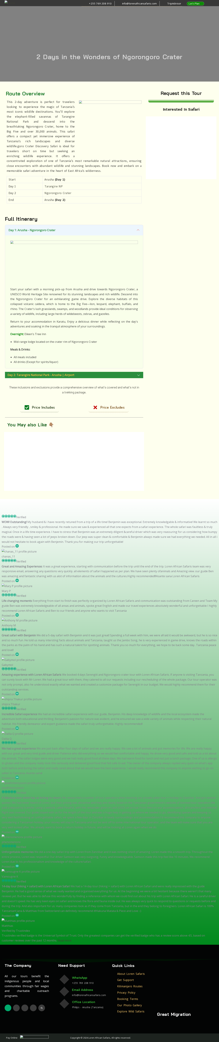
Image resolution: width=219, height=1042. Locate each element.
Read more (65, 940)
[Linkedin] (33, 1008)
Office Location (83, 1002)
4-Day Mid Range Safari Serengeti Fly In (172, 140)
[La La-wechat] (41, 1008)
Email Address (82, 990)
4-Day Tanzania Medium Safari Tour (187, 140)
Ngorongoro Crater (57, 193)
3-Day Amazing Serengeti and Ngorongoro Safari (23, 456)
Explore (28, 471)
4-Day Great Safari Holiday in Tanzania (156, 138)
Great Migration (174, 1014)
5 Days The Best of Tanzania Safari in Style (90, 454)
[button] (158, 3)
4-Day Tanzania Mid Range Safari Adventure (205, 140)
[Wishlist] (35, 437)
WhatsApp (79, 978)
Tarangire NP (53, 186)
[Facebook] (16, 1008)
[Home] (10, 3)
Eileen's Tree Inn (35, 334)
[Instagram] (24, 1008)
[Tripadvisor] (8, 1008)
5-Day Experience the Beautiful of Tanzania (123, 456)
